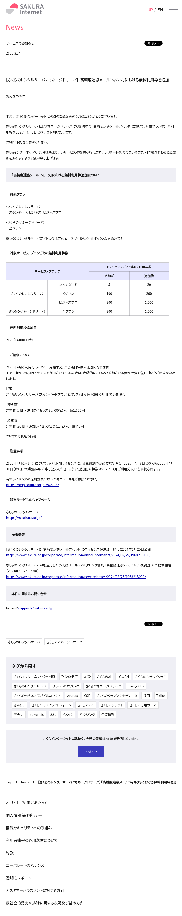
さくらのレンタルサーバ (24, 641)
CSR (87, 695)
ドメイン (67, 714)
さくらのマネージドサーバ (64, 641)
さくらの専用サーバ (143, 705)
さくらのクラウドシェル (151, 676)
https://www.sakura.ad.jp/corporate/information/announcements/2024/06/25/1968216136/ (78, 555)
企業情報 (107, 714)
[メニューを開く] (173, 9)
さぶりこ (19, 705)
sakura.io (37, 714)
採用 (146, 695)
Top (9, 782)
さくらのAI (104, 676)
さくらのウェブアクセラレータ (117, 695)
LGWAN (123, 676)
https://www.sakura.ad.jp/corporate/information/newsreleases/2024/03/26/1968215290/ (76, 576)
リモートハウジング (65, 686)
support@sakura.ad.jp (35, 608)
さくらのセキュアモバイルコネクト (37, 695)
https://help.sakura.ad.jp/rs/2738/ (32, 484)
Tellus (161, 695)
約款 (87, 676)
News (25, 782)
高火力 (19, 714)
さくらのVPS (85, 705)
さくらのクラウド (111, 705)
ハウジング (87, 714)
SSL (53, 714)
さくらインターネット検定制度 (34, 676)
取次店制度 (69, 676)
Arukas (72, 695)
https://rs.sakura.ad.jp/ (24, 517)
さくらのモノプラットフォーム (51, 705)
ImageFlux (135, 686)
